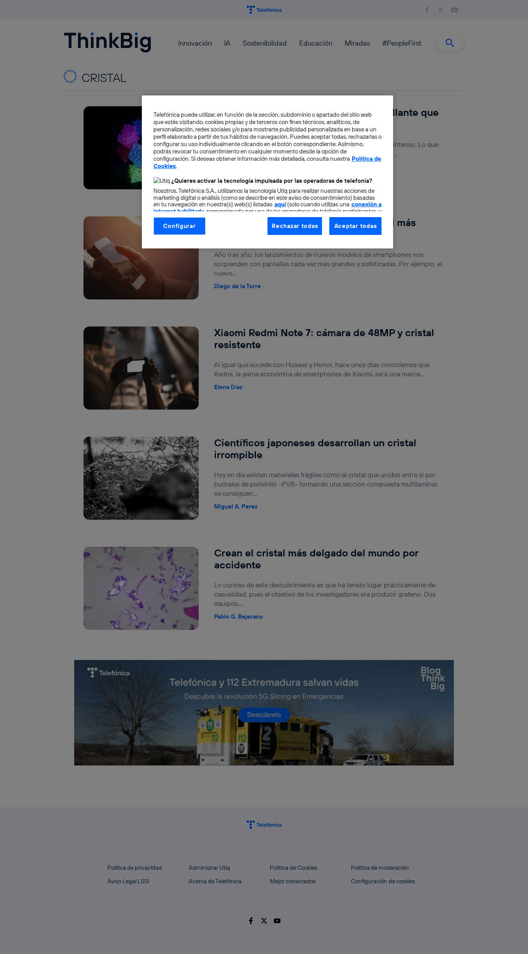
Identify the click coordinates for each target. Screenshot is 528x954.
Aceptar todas (355, 226)
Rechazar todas (295, 226)
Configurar (179, 226)
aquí (280, 204)
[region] (267, 171)
